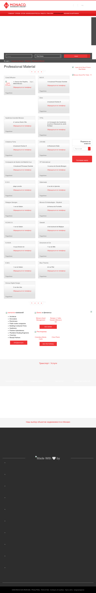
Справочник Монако (17, 61)
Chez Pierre (56, 337)
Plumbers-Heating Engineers (19, 333)
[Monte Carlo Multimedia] (91, 311)
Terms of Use (45, 590)
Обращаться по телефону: (22, 87)
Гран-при (49, 13)
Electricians (13, 321)
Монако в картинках (71, 13)
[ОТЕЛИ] (93, 38)
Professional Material (38, 61)
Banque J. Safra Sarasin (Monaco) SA (56, 320)
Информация (58, 13)
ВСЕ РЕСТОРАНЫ (48, 344)
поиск (76, 56)
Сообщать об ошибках (57, 590)
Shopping (28, 61)
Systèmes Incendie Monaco (14, 118)
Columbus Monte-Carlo (41, 338)
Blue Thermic (44, 263)
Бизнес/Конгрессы (33, 13)
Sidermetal (43, 182)
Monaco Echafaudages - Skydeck (51, 202)
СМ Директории (18, 342)
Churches (13, 335)
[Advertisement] (82, 108)
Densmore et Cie (45, 243)
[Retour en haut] (91, 589)
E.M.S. (7, 263)
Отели (23, 13)
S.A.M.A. (8, 243)
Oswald (42, 222)
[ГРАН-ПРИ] (93, 43)
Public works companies (18, 323)
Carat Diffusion (10, 77)
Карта (31, 81)
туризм (17, 13)
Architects (13, 316)
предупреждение (79, 590)
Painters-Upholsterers (17, 330)
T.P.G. (41, 118)
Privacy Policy (36, 590)
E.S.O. (7, 182)
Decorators (13, 319)
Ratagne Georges (11, 202)
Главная (11, 13)
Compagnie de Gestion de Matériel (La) (18, 162)
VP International (45, 162)
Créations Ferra (10, 142)
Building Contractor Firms (18, 326)
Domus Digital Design (12, 283)
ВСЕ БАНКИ (48, 327)
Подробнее (8, 93)
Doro (41, 98)
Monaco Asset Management (40, 319)
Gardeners (13, 328)
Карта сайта (69, 590)
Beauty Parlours (15, 337)
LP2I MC (42, 142)
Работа (43, 13)
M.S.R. (42, 77)
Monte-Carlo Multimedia (23, 590)
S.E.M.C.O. (9, 222)
